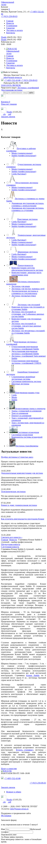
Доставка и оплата (14, 30)
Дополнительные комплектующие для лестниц (22, 473)
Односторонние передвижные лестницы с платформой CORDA (26, 362)
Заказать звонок (8, 116)
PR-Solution (6, 816)
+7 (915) (38, 783)
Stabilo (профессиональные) (23, 155)
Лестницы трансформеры (27, 446)
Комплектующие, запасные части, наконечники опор (26, 273)
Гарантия (10, 28)
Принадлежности (25, 265)
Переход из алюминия (21, 416)
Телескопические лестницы (13, 491)
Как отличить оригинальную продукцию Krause (22, 519)
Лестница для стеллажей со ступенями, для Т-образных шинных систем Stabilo (27, 314)
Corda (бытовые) (18, 174)
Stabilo (14, 400)
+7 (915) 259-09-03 (9, 16)
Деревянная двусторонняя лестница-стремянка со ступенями (27, 209)
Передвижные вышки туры (27, 392)
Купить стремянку (24, 750)
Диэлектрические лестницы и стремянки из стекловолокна (24, 292)
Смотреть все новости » (11, 537)
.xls (4, 114)
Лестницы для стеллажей (29, 304)
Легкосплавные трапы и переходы (30, 408)
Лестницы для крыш (20, 286)
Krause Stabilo (33, 675)
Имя (3, 829)
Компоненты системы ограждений (26, 437)
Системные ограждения (28, 432)
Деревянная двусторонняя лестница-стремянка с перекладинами (27, 204)
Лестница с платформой (28, 88)
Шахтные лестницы (20, 384)
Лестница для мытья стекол (23, 296)
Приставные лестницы (27, 219)
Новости (10, 23)
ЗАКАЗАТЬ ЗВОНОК (11, 85)
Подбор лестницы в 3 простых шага (17, 457)
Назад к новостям (9, 768)
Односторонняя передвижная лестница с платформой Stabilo (25, 347)
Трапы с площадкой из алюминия (26, 411)
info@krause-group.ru (12, 77)
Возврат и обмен (13, 792)
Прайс (4, 37)
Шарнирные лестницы (28, 252)
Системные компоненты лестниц (26, 381)
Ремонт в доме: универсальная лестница (19, 505)
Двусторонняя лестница (11, 90)
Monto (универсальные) (22, 153)
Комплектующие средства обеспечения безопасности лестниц (27, 269)
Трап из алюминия (19, 413)
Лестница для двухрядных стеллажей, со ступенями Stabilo (28, 332)
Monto (14, 397)
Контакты (10, 33)
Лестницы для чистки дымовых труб (27, 289)
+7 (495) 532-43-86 (12, 80)
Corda (14, 395)
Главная (9, 21)
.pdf (9, 114)
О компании (11, 25)
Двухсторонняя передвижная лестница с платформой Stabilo (25, 352)
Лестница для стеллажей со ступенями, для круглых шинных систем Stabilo (26, 325)
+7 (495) (12, 778)
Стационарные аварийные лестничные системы (23, 378)
